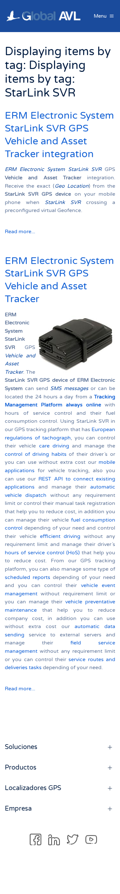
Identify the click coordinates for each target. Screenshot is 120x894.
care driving (54, 446)
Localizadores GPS (33, 788)
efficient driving (60, 536)
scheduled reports (27, 577)
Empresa (18, 809)
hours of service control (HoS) (42, 552)
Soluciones (21, 747)
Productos (20, 767)
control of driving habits (36, 454)
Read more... (20, 231)
